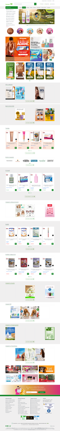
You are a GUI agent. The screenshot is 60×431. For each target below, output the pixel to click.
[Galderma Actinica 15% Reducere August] (10, 93)
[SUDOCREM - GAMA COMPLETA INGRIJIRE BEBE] (13, 369)
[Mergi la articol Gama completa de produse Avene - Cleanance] (34, 25)
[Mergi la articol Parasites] (27, 25)
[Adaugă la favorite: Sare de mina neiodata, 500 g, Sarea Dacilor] (31, 131)
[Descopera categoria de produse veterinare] (47, 369)
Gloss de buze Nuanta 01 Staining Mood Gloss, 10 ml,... (24, 143)
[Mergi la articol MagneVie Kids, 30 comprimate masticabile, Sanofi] (44, 25)
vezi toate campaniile (29, 101)
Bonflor (20, 188)
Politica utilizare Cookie (21, 402)
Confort (7, 242)
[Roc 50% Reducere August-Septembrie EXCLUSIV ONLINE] (40, 93)
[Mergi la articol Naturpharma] (33, 25)
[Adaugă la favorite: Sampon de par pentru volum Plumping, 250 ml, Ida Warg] (31, 173)
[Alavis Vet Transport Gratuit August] (15, 312)
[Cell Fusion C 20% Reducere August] (50, 93)
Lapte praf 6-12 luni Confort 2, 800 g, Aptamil (11, 239)
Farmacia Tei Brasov (34, 411)
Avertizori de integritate (21, 406)
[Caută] (35, 4)
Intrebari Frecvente (8, 408)
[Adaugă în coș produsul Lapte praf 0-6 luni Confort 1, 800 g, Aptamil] (28, 244)
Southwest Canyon (21, 272)
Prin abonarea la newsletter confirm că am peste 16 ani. (37, 388)
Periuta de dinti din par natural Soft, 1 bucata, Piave (48, 239)
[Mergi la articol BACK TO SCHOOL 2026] (41, 25)
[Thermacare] (47, 378)
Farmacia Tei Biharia (34, 407)
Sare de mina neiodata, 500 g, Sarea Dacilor (36, 143)
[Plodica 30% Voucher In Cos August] (20, 291)
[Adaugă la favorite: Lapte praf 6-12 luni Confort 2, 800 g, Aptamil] (6, 227)
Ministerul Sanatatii (49, 413)
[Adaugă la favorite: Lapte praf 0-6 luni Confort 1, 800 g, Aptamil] (18, 227)
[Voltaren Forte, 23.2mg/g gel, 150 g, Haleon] (17, 49)
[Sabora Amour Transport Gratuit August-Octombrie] (30, 333)
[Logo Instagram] (8, 426)
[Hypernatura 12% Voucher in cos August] (30, 291)
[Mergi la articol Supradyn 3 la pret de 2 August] (43, 25)
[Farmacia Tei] (9, 4)
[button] (16, 190)
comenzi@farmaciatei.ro (47, 401)
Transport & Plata (8, 406)
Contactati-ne (7, 412)
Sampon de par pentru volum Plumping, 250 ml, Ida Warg (36, 185)
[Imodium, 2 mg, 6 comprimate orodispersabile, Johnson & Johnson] (36, 55)
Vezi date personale (38, 389)
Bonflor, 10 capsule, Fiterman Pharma (23, 185)
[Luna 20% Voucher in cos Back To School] (10, 114)
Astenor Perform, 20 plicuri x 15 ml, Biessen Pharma (48, 143)
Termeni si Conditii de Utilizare (10, 399)
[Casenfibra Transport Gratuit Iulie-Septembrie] (20, 333)
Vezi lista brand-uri (29, 165)
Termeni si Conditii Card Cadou (10, 401)
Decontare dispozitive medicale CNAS (23, 407)
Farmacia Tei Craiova (34, 412)
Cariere (19, 401)
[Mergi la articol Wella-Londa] (35, 25)
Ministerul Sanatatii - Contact (22, 412)
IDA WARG (32, 187)
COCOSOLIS (8, 145)
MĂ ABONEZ (42, 392)
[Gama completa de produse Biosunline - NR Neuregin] (13, 378)
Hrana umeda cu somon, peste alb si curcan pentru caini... (48, 269)
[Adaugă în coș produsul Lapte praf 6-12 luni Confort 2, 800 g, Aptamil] (16, 244)
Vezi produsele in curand (29, 196)
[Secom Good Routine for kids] (42, 43)
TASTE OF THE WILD (9, 271)
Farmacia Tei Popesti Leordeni (35, 408)
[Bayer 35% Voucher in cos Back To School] (40, 291)
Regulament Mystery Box (9, 402)
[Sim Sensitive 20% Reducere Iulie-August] (30, 210)
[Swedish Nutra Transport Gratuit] (10, 333)
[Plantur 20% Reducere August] (50, 210)
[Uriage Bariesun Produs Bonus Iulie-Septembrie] (50, 354)
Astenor (44, 146)
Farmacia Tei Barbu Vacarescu (35, 399)
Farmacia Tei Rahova (34, 406)
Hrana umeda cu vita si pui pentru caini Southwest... (24, 269)
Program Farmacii (44, 0)
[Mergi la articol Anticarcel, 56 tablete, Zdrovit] (30, 25)
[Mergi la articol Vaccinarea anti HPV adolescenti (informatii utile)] (28, 25)
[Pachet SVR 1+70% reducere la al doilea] (40, 210)
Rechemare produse (8, 411)
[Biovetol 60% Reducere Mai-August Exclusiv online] (25, 312)
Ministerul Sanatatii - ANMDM (22, 411)
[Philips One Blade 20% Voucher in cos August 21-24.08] (10, 291)
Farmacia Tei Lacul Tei (34, 403)
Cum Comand (7, 403)
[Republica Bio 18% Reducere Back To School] (20, 114)
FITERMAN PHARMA (21, 187)
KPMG (48, 423)
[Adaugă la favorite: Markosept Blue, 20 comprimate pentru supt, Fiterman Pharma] (43, 173)
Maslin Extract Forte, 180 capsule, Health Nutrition (11, 185)
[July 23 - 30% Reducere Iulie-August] (20, 210)
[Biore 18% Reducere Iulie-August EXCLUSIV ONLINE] (20, 93)
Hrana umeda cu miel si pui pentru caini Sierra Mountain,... (36, 269)
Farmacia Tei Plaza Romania (35, 401)
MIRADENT (32, 241)
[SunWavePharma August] (48, 55)
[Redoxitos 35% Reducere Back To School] (50, 114)
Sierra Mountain (33, 272)
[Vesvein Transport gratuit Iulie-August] (40, 333)
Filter (7, 146)
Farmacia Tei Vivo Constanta (35, 404)
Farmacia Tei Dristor (34, 402)
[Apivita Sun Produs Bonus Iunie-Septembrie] (20, 354)
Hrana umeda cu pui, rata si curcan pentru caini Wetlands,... (11, 269)
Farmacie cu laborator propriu (10, 404)
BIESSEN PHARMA (45, 145)
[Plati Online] (52, 426)
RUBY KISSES (20, 145)
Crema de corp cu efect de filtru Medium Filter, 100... (11, 143)
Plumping (32, 188)
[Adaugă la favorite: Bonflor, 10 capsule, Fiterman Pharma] (18, 173)
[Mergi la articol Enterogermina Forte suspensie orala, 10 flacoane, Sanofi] (42, 25)
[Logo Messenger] (7, 426)
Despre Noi (19, 399)
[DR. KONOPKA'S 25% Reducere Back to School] (40, 114)
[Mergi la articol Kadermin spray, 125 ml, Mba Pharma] (29, 25)
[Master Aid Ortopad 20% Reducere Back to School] (30, 114)
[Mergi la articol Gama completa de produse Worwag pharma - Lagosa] (36, 25)
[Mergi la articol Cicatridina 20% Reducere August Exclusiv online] (37, 25)
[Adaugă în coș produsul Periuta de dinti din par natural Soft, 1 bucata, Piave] (52, 244)
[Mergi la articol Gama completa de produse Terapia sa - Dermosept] (46, 25)
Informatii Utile (49, 0)
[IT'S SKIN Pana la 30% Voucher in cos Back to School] (50, 291)
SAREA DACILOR (33, 145)
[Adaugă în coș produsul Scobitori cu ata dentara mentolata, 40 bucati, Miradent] (40, 244)
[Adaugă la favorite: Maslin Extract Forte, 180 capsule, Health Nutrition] (6, 173)
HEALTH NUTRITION (9, 187)
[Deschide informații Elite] (7, 132)
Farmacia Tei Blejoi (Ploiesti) (35, 413)
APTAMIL (7, 241)
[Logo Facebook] (6, 426)
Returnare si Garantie (8, 407)
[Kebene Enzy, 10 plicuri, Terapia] (30, 369)
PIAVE (44, 241)
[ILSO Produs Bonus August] (30, 354)
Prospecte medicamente (21, 408)
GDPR (53, 0)
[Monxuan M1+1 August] (40, 354)
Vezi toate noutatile (29, 249)
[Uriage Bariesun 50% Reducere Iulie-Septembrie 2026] (30, 93)
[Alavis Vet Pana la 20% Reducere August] (44, 312)
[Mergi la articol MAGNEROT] (45, 25)
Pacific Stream (45, 272)
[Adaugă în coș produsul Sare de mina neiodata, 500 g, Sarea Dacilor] (40, 148)
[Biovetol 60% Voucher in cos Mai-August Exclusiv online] (34, 312)
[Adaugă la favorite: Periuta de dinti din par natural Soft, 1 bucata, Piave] (43, 227)
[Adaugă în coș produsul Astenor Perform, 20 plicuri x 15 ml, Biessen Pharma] (52, 148)
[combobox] (24, 4)
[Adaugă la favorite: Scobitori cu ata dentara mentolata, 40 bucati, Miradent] (31, 227)
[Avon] (30, 378)
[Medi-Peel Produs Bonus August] (10, 354)
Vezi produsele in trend (30, 153)
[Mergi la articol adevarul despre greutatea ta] (26, 25)
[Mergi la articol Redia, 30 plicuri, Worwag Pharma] (40, 25)
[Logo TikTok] (10, 426)
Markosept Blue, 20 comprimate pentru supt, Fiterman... (48, 185)
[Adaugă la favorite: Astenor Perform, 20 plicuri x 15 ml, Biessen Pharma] (43, 131)
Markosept (44, 188)
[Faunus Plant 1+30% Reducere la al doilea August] (10, 210)
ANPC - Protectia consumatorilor (23, 413)
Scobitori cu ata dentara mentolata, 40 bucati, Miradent (36, 239)
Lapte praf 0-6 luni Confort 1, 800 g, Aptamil (24, 239)
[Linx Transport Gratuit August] (50, 333)
